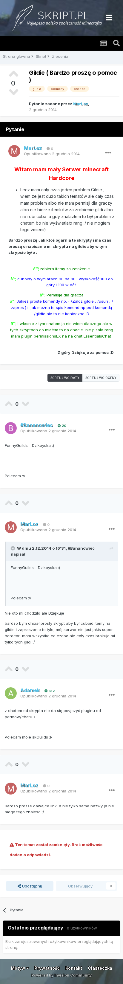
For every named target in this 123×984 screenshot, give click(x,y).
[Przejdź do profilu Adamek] (11, 693)
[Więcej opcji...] (108, 152)
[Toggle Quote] (13, 548)
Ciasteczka (100, 968)
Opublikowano (52, 153)
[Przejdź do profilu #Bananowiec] (11, 428)
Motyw (18, 968)
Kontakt (73, 968)
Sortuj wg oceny (100, 378)
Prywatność (47, 968)
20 (63, 426)
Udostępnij (31, 886)
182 (51, 691)
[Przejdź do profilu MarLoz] (14, 151)
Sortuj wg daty (64, 378)
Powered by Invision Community (61, 975)
